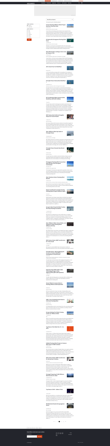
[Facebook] (56, 433)
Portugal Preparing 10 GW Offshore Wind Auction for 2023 (55, 375)
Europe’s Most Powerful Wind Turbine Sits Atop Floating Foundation (55, 207)
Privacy (71, 432)
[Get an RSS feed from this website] (56, 435)
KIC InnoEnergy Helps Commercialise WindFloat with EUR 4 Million (55, 98)
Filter (29, 39)
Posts (29, 30)
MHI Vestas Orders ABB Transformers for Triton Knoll (55, 240)
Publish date (30, 26)
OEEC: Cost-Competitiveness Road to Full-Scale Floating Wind (55, 300)
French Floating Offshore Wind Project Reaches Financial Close (56, 25)
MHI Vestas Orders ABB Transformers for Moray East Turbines (55, 358)
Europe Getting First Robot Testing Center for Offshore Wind (55, 312)
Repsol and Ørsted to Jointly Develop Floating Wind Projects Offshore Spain (55, 190)
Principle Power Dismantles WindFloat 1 (56, 81)
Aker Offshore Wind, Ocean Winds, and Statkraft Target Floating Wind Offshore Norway (56, 224)
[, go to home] (31, 3)
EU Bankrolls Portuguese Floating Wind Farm (56, 40)
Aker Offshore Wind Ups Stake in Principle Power (54, 132)
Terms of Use (70, 434)
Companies (30, 34)
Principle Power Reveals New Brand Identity (55, 148)
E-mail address (29, 434)
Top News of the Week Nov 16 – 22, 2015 (55, 327)
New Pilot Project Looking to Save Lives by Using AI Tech (56, 52)
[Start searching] (72, 19)
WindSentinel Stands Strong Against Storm (55, 404)
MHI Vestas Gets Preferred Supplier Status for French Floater (55, 115)
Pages (29, 31)
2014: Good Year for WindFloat (54, 66)
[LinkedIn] (60, 433)
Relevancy (29, 25)
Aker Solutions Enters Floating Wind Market (55, 177)
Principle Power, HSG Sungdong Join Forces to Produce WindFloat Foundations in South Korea (55, 253)
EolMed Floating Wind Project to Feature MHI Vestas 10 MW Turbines (56, 343)
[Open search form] (79, 3)
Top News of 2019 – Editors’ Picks (54, 389)
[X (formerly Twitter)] (58, 433)
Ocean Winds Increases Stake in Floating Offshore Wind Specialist (54, 283)
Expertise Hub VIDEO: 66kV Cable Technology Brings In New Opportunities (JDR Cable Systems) (55, 271)
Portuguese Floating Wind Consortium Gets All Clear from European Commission (56, 163)
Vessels (29, 35)
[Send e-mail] (62, 433)
